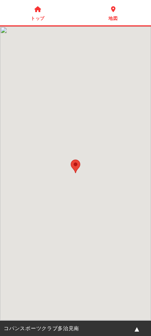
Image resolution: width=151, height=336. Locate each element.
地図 (113, 13)
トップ (38, 13)
